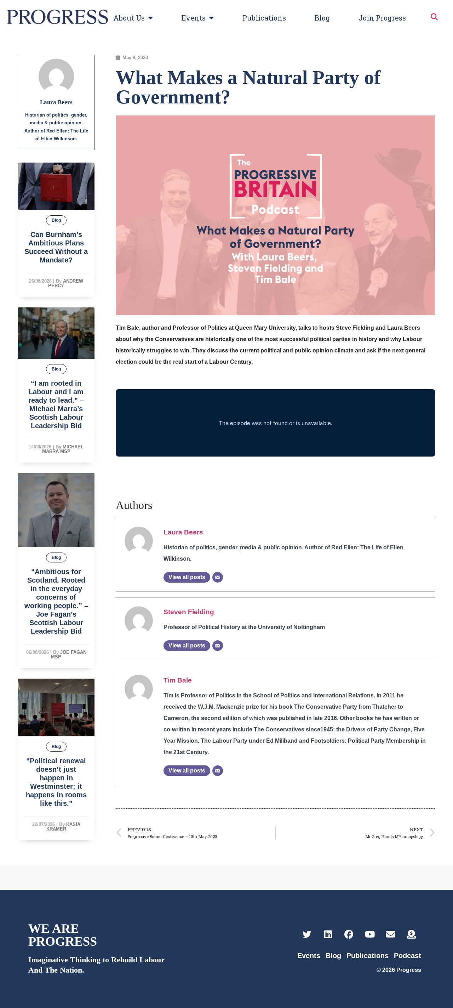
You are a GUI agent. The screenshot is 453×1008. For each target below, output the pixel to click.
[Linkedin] (328, 934)
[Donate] (411, 934)
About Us (129, 17)
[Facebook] (349, 934)
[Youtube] (369, 934)
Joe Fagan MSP (68, 654)
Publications (264, 17)
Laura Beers (183, 532)
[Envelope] (390, 934)
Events (194, 17)
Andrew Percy (65, 283)
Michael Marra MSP (63, 449)
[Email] (217, 577)
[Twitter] (307, 934)
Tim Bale (178, 680)
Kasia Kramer (63, 827)
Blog (322, 17)
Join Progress (382, 17)
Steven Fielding (189, 612)
